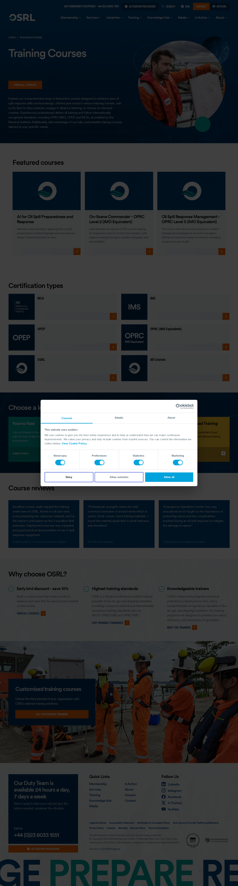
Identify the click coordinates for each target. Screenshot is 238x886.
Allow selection (119, 477)
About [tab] (171, 417)
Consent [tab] (67, 418)
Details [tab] (119, 417)
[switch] (99, 462)
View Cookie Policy (74, 443)
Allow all (169, 477)
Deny (69, 477)
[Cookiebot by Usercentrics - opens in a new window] (178, 406)
